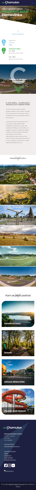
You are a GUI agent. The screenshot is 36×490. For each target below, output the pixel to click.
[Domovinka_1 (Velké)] (18, 277)
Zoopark (8, 352)
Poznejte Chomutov (10, 451)
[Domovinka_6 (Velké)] (18, 195)
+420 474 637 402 (9, 444)
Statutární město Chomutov (16, 484)
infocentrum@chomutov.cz (12, 446)
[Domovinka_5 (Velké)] (18, 174)
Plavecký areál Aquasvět (15, 411)
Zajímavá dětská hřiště (14, 382)
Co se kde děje (8, 457)
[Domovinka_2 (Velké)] (18, 215)
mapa (10, 44)
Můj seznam (7, 455)
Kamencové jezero (12, 323)
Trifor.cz (18, 486)
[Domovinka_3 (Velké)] (18, 236)
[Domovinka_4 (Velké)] (18, 256)
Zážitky (6, 453)
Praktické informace (10, 459)
